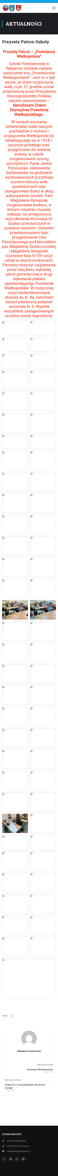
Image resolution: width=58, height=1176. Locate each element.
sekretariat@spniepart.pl (18, 1151)
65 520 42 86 (13, 1141)
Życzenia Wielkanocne (40, 1069)
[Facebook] (12, 1016)
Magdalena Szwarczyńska (29, 1051)
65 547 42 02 (13, 1146)
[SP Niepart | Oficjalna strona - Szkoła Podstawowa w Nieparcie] (12, 8)
